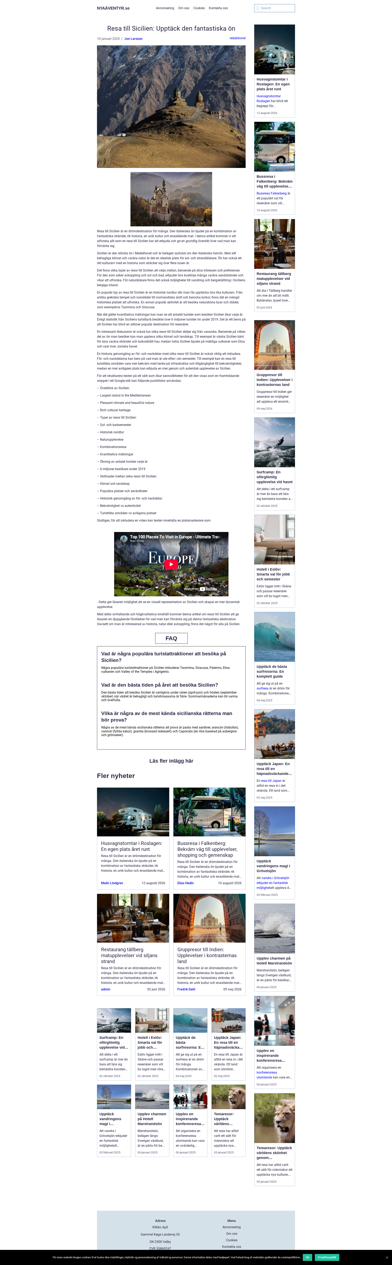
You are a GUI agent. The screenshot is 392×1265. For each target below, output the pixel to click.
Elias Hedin (185, 883)
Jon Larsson (133, 39)
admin (105, 989)
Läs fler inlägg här (171, 761)
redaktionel (238, 38)
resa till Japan (271, 781)
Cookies (199, 8)
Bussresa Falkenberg (272, 193)
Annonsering (165, 8)
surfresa (262, 688)
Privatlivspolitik (327, 1257)
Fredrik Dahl (186, 989)
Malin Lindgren (112, 883)
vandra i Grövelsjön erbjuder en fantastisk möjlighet (273, 883)
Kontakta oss (218, 8)
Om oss (183, 8)
